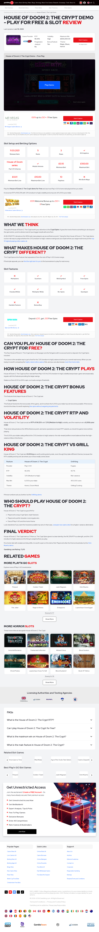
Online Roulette (42, 863)
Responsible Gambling (73, 871)
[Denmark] (44, 911)
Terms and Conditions (37, 902)
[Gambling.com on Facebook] (14, 899)
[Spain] (20, 916)
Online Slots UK (41, 851)
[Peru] (10, 916)
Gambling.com (8, 12)
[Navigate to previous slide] (7, 760)
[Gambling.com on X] (6, 899)
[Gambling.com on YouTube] (10, 899)
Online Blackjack (42, 859)
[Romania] (15, 916)
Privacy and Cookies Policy (56, 902)
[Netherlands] (86, 911)
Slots (25, 12)
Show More (49, 619)
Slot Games (31, 12)
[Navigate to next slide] (91, 760)
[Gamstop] (8, 924)
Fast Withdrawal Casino (43, 871)
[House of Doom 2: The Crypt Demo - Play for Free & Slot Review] (6, 911)
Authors (69, 855)
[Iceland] (58, 911)
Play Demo (49, 85)
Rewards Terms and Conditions (75, 879)
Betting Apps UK (12, 863)
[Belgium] (20, 911)
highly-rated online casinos (35, 362)
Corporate (70, 867)
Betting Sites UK (12, 859)
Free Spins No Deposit (43, 875)
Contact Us (70, 863)
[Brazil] (29, 911)
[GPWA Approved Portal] (90, 924)
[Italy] (77, 911)
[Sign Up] (81, 2)
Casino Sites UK (11, 851)
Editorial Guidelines (72, 859)
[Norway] (6, 916)
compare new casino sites (61, 525)
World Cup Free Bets (13, 879)
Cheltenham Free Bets (13, 882)
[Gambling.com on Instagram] (18, 899)
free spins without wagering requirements (44, 406)
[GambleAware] (40, 925)
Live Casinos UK (11, 855)
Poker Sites (10, 875)
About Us (69, 851)
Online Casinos (18, 12)
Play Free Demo (15, 577)
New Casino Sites (12, 871)
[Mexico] (81, 911)
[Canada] (39, 911)
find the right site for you (32, 261)
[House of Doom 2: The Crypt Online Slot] (34, 911)
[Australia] (10, 911)
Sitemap (69, 875)
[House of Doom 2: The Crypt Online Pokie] (91, 911)
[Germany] (48, 911)
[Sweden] (25, 916)
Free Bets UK (41, 867)
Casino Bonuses (41, 855)
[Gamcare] (22, 924)
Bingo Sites (10, 867)
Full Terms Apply (63, 217)
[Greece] (53, 911)
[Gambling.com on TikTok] (22, 899)
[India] (67, 911)
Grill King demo (36, 495)
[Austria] (15, 911)
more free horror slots (72, 362)
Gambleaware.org (25, 133)
